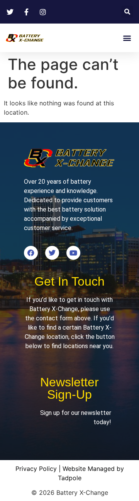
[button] (127, 12)
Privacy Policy (36, 468)
